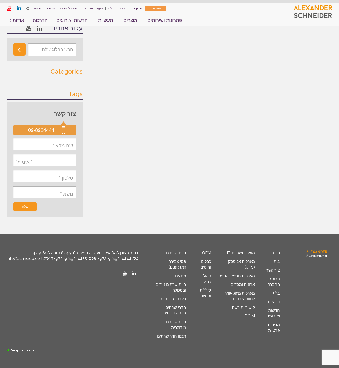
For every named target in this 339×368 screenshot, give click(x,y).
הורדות (123, 8)
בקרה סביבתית (173, 298)
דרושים (274, 301)
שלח (25, 207)
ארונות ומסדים (243, 284)
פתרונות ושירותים (164, 20)
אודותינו (16, 20)
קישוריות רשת (243, 307)
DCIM (250, 316)
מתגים (180, 276)
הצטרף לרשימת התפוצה (64, 8)
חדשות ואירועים (72, 20)
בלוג (110, 8)
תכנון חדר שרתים (171, 336)
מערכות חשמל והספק (237, 276)
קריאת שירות (155, 8)
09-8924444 (41, 130)
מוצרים (130, 20)
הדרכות (40, 20)
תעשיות (105, 20)
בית (277, 261)
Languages (95, 8)
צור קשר (138, 8)
